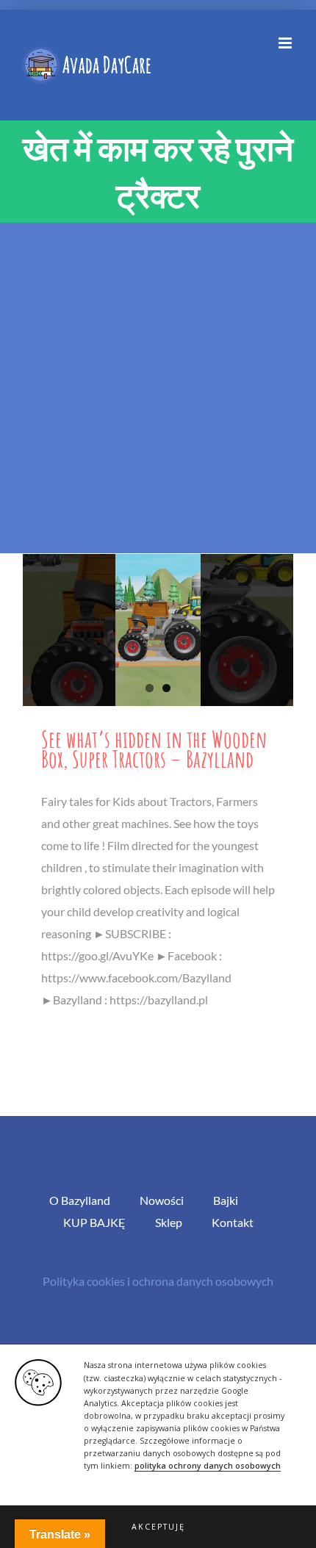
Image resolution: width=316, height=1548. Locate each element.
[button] (158, 1526)
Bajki (225, 1200)
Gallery (157, 629)
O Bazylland (79, 1200)
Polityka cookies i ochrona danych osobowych (158, 1281)
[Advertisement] (158, 388)
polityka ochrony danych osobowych (207, 1466)
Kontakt (233, 1222)
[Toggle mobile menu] (286, 43)
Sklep (168, 1222)
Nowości (162, 1200)
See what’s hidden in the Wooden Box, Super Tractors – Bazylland (154, 749)
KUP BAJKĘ (94, 1222)
